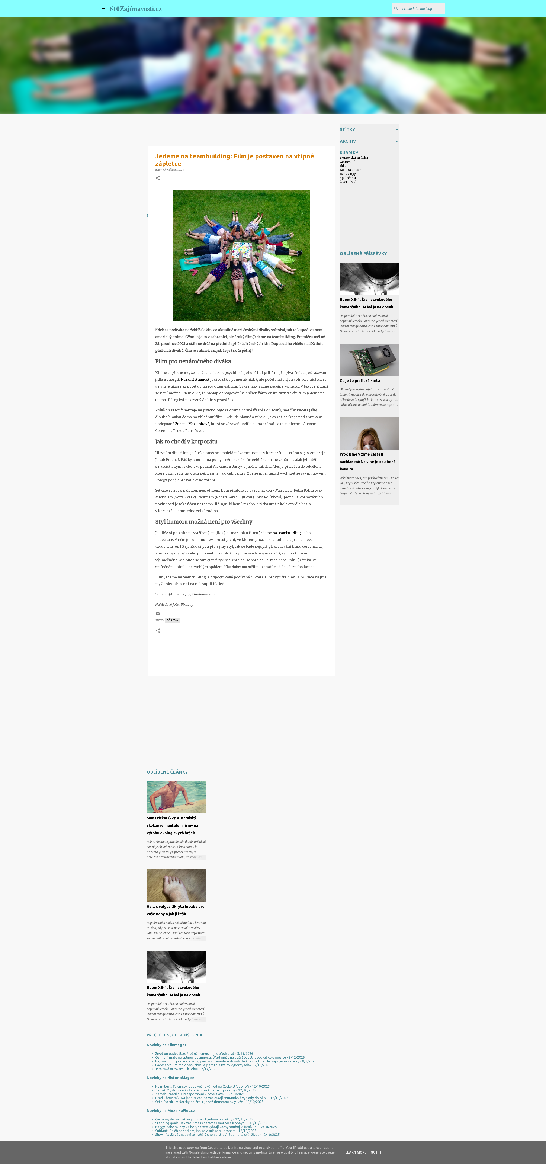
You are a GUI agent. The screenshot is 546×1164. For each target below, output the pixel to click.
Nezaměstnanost (195, 379)
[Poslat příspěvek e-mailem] (157, 615)
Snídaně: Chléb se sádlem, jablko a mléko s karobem (195, 1131)
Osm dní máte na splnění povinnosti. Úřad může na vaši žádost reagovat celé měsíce (220, 1057)
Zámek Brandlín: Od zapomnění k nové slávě (189, 1094)
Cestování (347, 162)
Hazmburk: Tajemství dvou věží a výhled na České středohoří (202, 1086)
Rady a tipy (348, 174)
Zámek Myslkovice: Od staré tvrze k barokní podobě (195, 1090)
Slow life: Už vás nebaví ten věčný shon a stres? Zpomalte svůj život (207, 1134)
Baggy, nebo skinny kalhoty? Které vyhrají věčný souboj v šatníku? (205, 1127)
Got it (376, 1152)
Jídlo (343, 166)
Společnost (348, 178)
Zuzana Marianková (192, 424)
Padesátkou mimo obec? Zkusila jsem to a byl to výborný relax (203, 1065)
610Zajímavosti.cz (135, 8)
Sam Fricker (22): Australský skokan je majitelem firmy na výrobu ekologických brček (172, 825)
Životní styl (348, 182)
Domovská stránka (354, 158)
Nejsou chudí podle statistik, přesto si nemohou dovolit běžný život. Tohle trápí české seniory (227, 1061)
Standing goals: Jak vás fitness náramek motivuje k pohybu (200, 1123)
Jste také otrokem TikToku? (176, 1069)
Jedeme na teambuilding (279, 533)
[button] (157, 178)
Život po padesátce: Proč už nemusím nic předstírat (194, 1053)
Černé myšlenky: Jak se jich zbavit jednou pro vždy (193, 1119)
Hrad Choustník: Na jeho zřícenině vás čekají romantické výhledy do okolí (211, 1098)
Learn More (355, 1152)
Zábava (172, 620)
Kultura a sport (351, 170)
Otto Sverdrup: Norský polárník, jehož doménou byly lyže (199, 1102)
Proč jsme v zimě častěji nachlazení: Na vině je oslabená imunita (368, 461)
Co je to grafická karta (360, 380)
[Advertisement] (224, 692)
